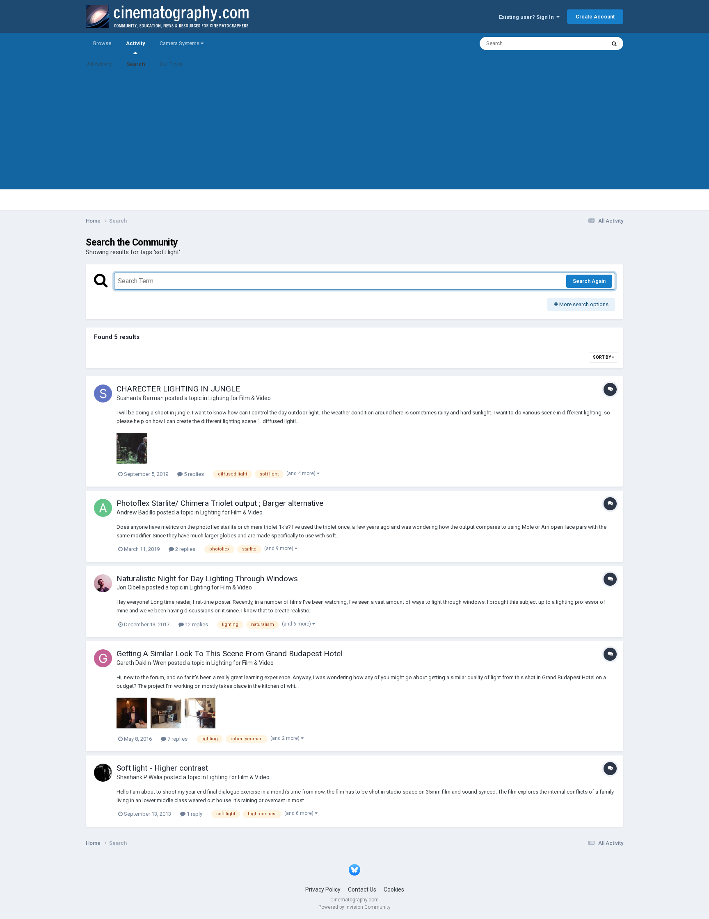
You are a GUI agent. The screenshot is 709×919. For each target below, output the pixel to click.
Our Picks (171, 64)
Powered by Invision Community (354, 907)
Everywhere (581, 43)
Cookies (394, 889)
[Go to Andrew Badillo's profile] (103, 508)
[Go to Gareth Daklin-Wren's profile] (103, 658)
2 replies (184, 549)
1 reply (193, 814)
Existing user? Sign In (527, 17)
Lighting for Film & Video (239, 398)
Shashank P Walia (139, 777)
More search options (583, 304)
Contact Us (362, 889)
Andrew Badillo (136, 512)
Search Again (589, 281)
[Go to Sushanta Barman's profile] (103, 393)
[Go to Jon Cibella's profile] (103, 583)
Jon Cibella (131, 587)
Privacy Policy (323, 889)
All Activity (99, 64)
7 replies (177, 739)
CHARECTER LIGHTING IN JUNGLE (178, 389)
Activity (135, 43)
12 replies (196, 624)
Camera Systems (180, 43)
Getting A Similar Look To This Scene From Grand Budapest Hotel (229, 653)
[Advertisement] (354, 132)
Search (135, 64)
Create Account (595, 17)
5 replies (193, 474)
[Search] (614, 43)
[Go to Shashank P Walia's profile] (103, 773)
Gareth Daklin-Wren (142, 663)
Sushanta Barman (140, 398)
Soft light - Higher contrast (162, 768)
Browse (102, 43)
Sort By (602, 357)
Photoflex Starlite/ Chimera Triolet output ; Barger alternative (220, 503)
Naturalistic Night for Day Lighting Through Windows (207, 578)
